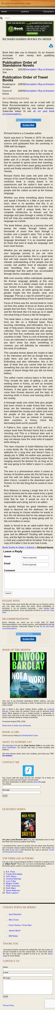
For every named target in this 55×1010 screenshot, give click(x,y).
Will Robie (13, 936)
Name (7, 556)
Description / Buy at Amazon (39, 69)
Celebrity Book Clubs (29, 736)
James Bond (14, 930)
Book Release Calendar (12, 17)
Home (4, 11)
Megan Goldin (12, 883)
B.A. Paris (10, 872)
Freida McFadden (14, 874)
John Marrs (11, 876)
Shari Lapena (12, 893)
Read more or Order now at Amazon (16, 726)
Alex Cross (14, 920)
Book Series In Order (13, 547)
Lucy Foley (11, 881)
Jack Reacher (15, 914)
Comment (9, 570)
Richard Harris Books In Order (26, 39)
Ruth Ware (11, 888)
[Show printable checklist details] (51, 46)
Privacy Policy (8, 1005)
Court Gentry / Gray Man (20, 925)
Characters (48, 11)
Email (7, 563)
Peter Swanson (13, 886)
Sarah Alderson (13, 890)
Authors (25, 11)
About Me (37, 782)
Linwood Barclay (13, 879)
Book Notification (9, 748)
